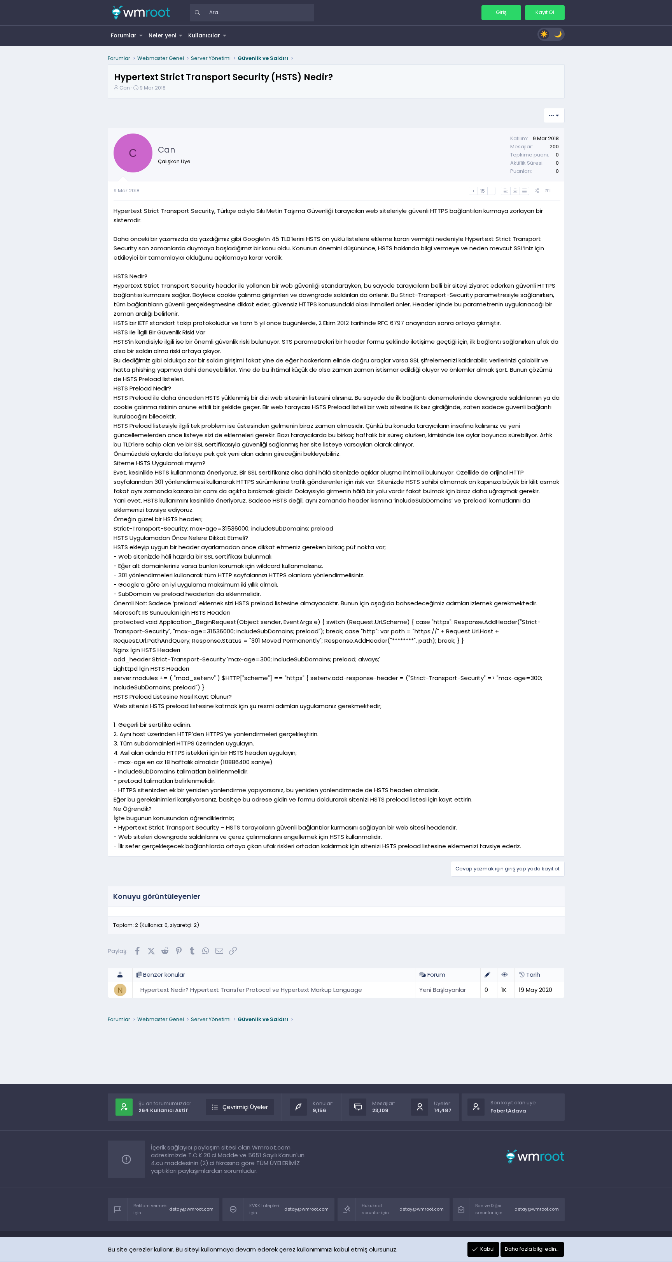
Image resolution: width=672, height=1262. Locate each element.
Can (124, 87)
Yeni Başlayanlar (442, 990)
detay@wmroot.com (191, 1209)
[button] (141, 35)
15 (482, 191)
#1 (547, 190)
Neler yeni (162, 35)
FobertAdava (508, 1110)
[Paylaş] (537, 191)
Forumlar (123, 35)
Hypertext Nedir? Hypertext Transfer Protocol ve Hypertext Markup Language (251, 990)
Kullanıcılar (204, 35)
